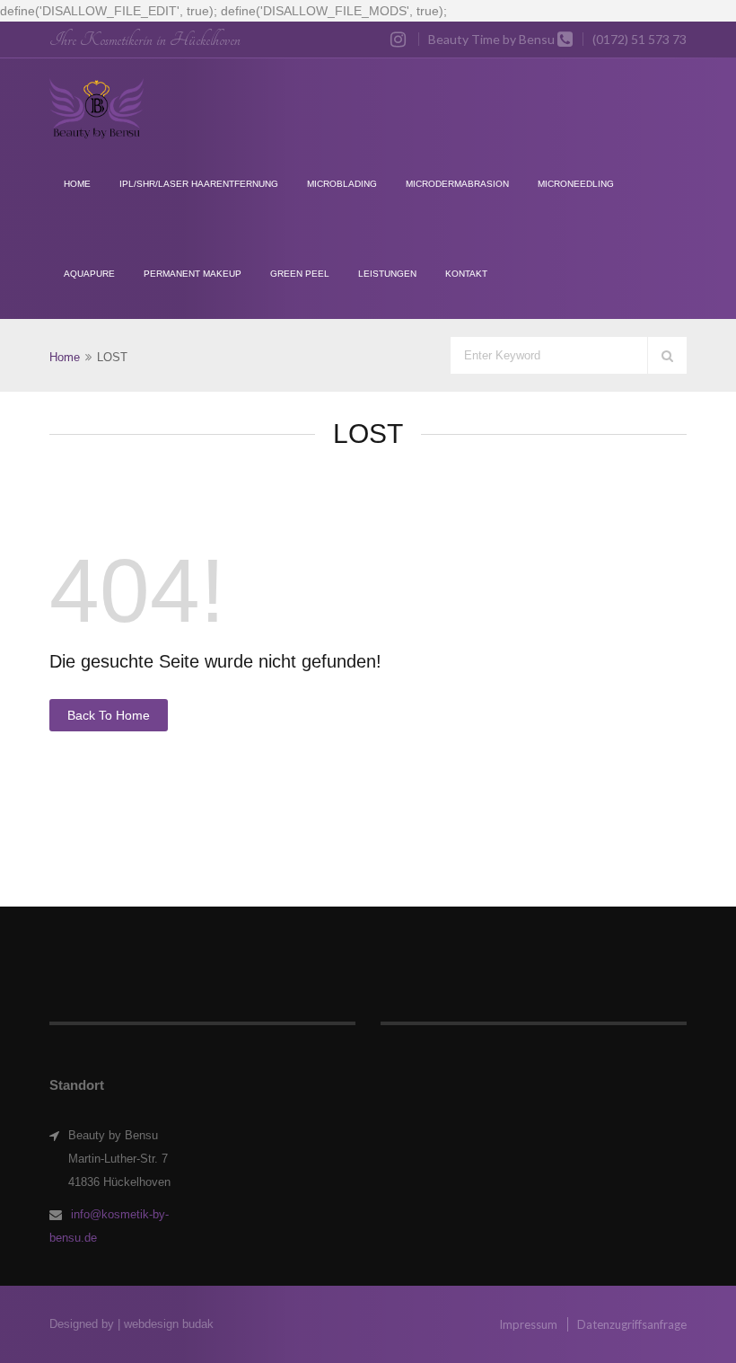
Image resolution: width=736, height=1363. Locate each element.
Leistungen (387, 274)
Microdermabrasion (457, 184)
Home (77, 184)
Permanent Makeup (192, 274)
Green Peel (299, 274)
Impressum (528, 1324)
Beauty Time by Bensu (491, 39)
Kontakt (466, 274)
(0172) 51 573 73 (639, 39)
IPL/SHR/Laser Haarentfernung (198, 184)
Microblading (342, 184)
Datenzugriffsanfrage (632, 1324)
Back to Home (108, 715)
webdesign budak (169, 1324)
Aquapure (89, 274)
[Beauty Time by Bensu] (97, 108)
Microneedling (576, 184)
